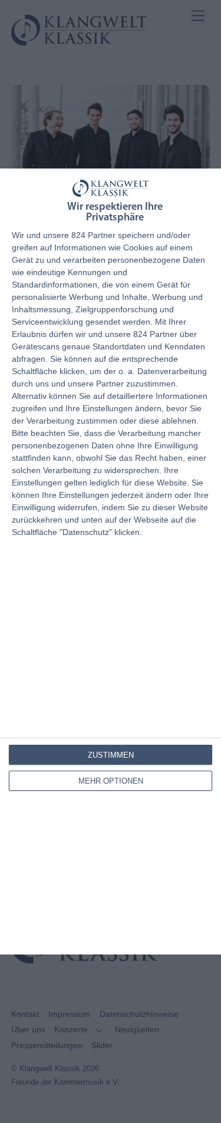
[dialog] (110, 561)
